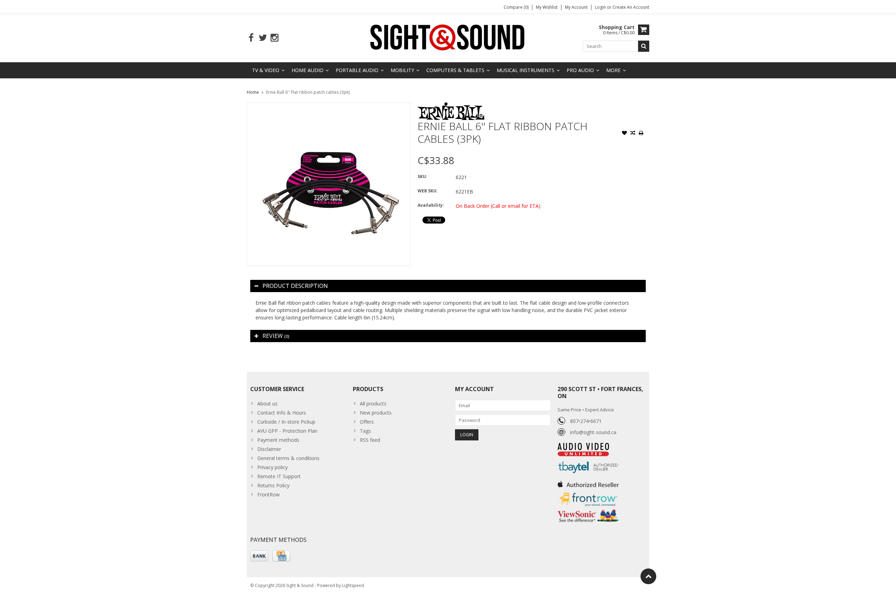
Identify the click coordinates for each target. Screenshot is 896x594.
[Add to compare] (633, 133)
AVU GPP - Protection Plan (287, 430)
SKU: (422, 176)
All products (373, 403)
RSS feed (370, 440)
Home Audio (307, 70)
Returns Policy (273, 485)
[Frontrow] (588, 492)
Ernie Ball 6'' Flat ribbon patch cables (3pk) (308, 92)
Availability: (431, 205)
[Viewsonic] (588, 510)
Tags (365, 430)
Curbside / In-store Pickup (286, 421)
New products (376, 412)
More (613, 70)
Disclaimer (269, 449)
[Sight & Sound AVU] (448, 37)
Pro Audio (580, 70)
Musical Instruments (525, 70)
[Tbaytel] (588, 460)
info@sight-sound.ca (593, 432)
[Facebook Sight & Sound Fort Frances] (251, 38)
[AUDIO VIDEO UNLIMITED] (583, 446)
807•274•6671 (586, 421)
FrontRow (268, 494)
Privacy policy (272, 467)
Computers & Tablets (455, 70)
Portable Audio (357, 70)
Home (253, 92)
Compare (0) (516, 7)
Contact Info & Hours (281, 412)
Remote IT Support (279, 476)
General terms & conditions (288, 458)
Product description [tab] (295, 286)
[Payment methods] (259, 555)
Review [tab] (275, 336)
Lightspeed (353, 585)
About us (267, 403)
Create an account (630, 7)
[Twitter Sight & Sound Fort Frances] (262, 38)
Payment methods (278, 440)
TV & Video (265, 70)
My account (576, 7)
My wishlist (547, 7)
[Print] (641, 133)
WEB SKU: (428, 191)
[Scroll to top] (648, 576)
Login (601, 7)
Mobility (402, 70)
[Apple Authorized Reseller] (588, 482)
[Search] (643, 46)
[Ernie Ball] (451, 106)
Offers (367, 421)
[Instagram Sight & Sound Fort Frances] (274, 38)
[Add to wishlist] (624, 133)
